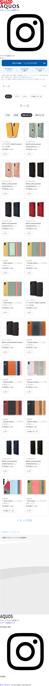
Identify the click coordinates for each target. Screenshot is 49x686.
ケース (6, 86)
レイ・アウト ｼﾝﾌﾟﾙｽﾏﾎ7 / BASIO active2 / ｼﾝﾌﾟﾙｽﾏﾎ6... (36, 302)
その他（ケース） (37, 96)
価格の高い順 (26, 115)
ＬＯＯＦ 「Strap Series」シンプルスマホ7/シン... (12, 501)
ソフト (17, 96)
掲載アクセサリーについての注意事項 (14, 538)
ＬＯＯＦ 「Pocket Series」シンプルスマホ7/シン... (36, 263)
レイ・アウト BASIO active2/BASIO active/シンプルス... (12, 342)
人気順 (7, 115)
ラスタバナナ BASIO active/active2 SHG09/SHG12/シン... (10, 461)
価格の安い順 (39, 115)
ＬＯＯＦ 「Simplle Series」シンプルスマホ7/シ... (36, 342)
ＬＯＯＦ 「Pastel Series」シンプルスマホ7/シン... (12, 382)
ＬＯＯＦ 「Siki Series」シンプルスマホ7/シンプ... (36, 501)
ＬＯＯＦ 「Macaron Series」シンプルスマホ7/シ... (36, 382)
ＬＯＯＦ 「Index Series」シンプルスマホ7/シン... (12, 263)
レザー (25, 96)
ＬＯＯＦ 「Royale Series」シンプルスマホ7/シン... (12, 421)
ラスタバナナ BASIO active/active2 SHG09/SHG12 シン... (33, 144)
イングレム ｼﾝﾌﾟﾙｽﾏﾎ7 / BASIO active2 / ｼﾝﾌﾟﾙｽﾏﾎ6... (12, 144)
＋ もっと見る (24, 520)
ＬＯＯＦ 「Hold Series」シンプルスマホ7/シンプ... (12, 302)
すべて (8, 96)
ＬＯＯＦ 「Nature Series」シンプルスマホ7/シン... (36, 421)
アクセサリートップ (9, 70)
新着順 (16, 115)
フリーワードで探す (39, 70)
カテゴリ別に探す (24, 70)
